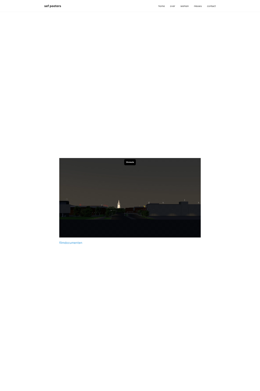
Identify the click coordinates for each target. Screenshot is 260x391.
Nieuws (198, 6)
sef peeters (52, 6)
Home (161, 6)
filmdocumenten (70, 243)
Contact (211, 6)
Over (172, 6)
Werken (184, 6)
